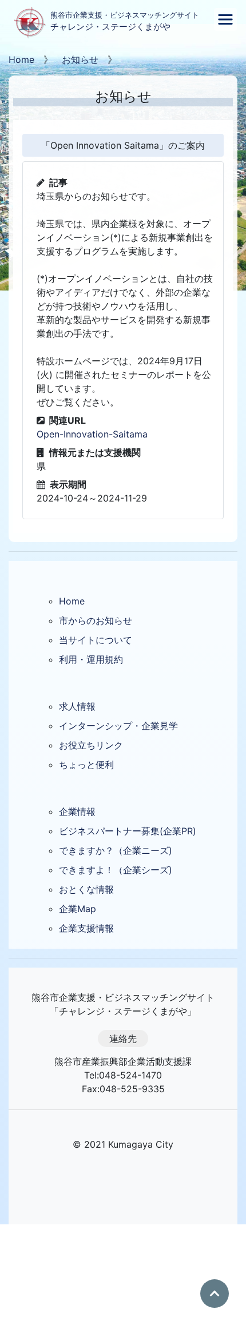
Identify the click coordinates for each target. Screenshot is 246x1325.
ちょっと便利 (86, 764)
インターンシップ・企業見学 (118, 725)
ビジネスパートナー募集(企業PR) (127, 831)
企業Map (77, 908)
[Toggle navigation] (225, 19)
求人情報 (77, 706)
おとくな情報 (86, 889)
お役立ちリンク (91, 745)
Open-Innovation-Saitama (92, 434)
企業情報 (77, 811)
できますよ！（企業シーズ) (115, 870)
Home (21, 59)
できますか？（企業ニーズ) (115, 850)
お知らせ (80, 59)
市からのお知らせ (95, 620)
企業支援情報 (86, 928)
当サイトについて (95, 640)
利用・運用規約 (91, 659)
